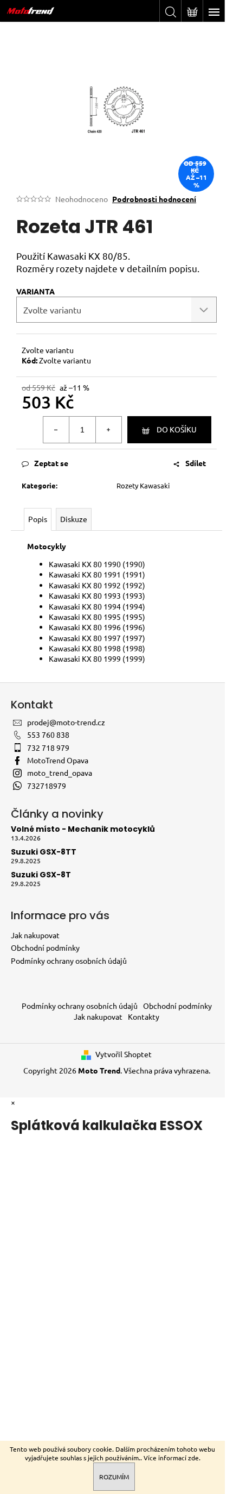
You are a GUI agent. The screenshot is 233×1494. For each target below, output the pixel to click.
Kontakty (143, 1016)
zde (193, 1457)
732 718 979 (48, 747)
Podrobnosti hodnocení (154, 199)
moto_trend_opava (59, 772)
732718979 (46, 785)
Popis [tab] (37, 519)
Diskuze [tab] (73, 519)
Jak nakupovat (35, 935)
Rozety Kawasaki (143, 485)
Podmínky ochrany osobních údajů (69, 960)
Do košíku (177, 429)
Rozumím (114, 1476)
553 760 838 (48, 734)
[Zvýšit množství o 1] (108, 430)
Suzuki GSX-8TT (43, 852)
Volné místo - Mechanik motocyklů (83, 829)
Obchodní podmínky (45, 947)
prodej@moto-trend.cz (66, 722)
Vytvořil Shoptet (123, 1054)
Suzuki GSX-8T (41, 875)
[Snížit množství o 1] (56, 430)
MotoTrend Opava (57, 760)
